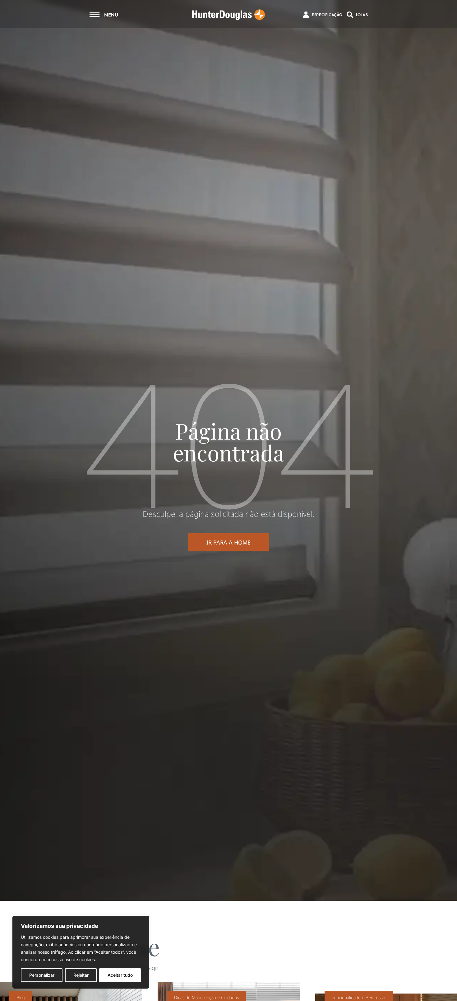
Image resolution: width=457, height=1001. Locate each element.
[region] (80, 952)
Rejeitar (81, 975)
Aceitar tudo (120, 975)
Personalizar (41, 975)
